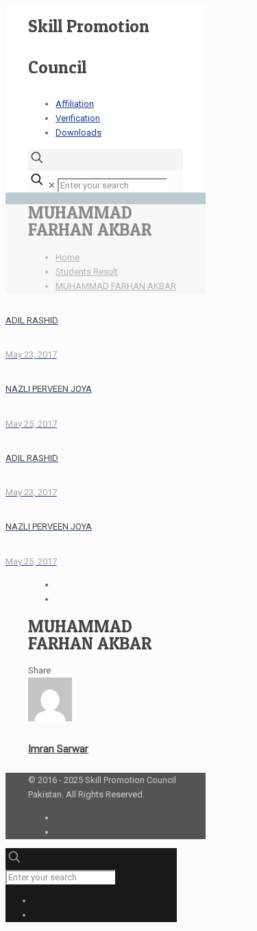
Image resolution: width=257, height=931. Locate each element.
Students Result (87, 271)
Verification (78, 118)
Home (67, 257)
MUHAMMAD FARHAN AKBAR (116, 286)
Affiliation (75, 104)
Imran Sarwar (58, 749)
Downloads (78, 132)
